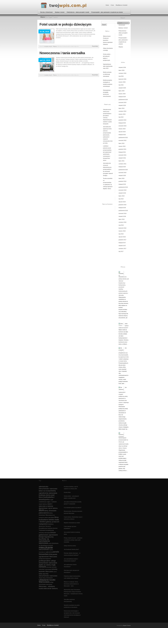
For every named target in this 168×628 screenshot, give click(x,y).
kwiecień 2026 (122, 79)
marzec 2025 (122, 93)
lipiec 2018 (121, 219)
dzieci (52, 517)
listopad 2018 (122, 207)
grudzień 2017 (122, 239)
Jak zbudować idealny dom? (71, 549)
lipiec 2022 (121, 143)
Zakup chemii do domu (70, 545)
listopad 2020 (122, 166)
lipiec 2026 (121, 70)
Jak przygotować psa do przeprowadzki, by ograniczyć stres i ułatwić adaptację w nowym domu (124, 354)
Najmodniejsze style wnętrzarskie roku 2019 (107, 66)
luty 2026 (121, 85)
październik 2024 (123, 99)
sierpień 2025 (122, 88)
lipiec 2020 (121, 178)
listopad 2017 (122, 242)
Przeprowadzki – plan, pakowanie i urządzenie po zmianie (107, 12)
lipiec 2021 (121, 161)
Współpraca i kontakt (121, 5)
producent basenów (45, 558)
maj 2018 (121, 225)
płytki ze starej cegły (47, 565)
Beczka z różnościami (46, 12)
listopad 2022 (122, 134)
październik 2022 (123, 137)
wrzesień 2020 (122, 172)
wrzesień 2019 (122, 190)
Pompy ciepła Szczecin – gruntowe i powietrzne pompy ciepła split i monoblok (73, 540)
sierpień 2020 (122, 175)
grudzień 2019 (122, 181)
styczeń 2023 (122, 131)
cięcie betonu (43, 504)
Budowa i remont (59, 12)
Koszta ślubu (67, 492)
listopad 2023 (122, 123)
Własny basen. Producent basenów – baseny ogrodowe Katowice (108, 40)
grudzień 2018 (122, 204)
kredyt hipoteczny (46, 537)
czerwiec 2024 (122, 111)
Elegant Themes (127, 625)
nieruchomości (44, 549)
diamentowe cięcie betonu (48, 508)
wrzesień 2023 (122, 126)
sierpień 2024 (122, 105)
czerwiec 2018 (122, 222)
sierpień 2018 (122, 216)
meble (49, 543)
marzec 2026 (122, 82)
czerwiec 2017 (122, 248)
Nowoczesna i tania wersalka (62, 53)
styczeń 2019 (122, 201)
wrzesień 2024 (122, 102)
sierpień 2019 (122, 193)
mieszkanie (46, 547)
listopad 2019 (122, 184)
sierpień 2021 (122, 158)
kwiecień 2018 (122, 228)
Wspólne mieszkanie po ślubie (72, 522)
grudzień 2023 (122, 120)
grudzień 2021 (122, 149)
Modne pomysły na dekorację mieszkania (107, 74)
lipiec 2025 (121, 91)
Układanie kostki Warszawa (47, 581)
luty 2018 (121, 234)
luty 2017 (121, 251)
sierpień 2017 (122, 245)
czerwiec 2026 (122, 73)
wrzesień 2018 (122, 213)
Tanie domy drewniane (46, 578)
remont (42, 567)
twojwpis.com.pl (48, 46)
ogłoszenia (49, 552)
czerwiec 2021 (122, 164)
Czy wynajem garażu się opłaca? (72, 507)
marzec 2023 (122, 128)
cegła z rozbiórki (52, 502)
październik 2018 (123, 210)
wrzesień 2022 (122, 140)
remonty (48, 567)
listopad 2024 (122, 96)
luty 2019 (121, 199)
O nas (112, 5)
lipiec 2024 (121, 108)
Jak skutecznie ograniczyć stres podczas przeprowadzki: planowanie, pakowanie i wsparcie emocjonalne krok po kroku (107, 135)
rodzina (55, 571)
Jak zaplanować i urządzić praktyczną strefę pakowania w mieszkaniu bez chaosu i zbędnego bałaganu (124, 396)
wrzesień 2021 (122, 155)
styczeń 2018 (122, 237)
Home (107, 5)
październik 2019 (123, 187)
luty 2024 (121, 117)
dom (41, 510)
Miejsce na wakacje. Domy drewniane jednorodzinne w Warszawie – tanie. (71, 584)
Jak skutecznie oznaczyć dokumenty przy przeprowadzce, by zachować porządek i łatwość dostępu (108, 169)
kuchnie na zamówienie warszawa (44, 541)
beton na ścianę (44, 491)
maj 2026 (121, 76)
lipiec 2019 (121, 196)
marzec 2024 (122, 114)
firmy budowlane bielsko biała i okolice (49, 519)
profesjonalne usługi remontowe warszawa (48, 562)
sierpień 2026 (122, 67)
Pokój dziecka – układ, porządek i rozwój (78, 12)
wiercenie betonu (50, 588)
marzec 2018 (122, 231)
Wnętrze (42, 17)
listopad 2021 (122, 152)
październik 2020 (123, 169)
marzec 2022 (122, 146)
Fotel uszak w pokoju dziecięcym (65, 24)
